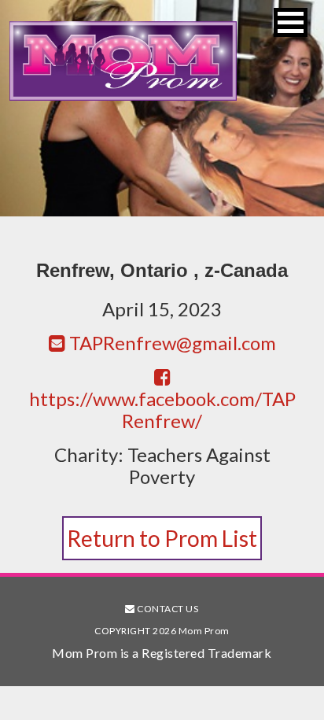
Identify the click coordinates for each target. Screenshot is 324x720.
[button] (290, 22)
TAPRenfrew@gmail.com (170, 342)
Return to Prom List (162, 538)
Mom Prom (122, 61)
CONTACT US (167, 609)
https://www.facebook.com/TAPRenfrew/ (162, 409)
